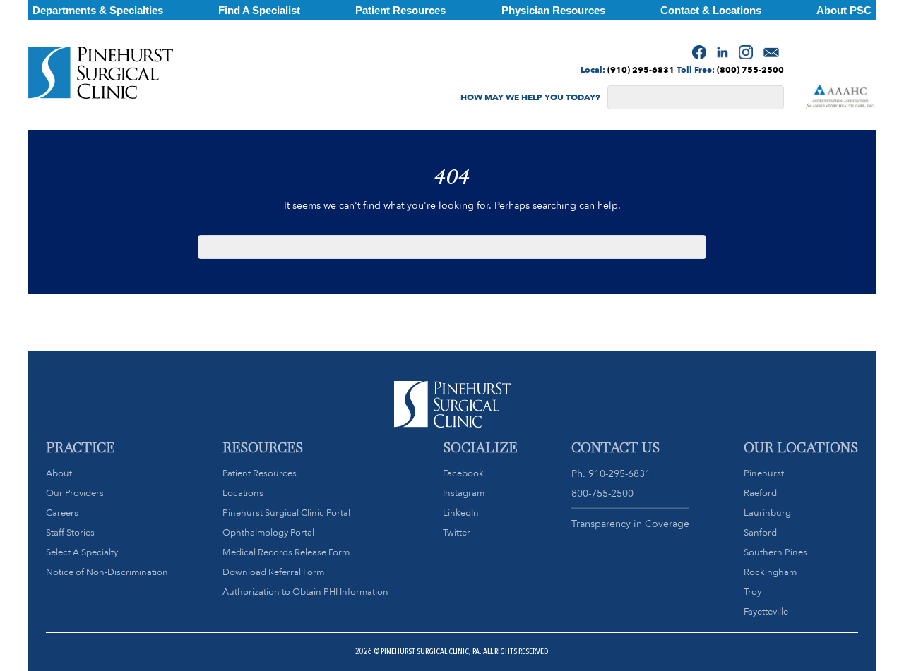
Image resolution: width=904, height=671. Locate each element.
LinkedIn (461, 512)
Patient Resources (259, 473)
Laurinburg (767, 512)
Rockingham (770, 572)
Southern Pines (775, 552)
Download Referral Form (273, 572)
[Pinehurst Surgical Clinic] (100, 75)
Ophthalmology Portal (268, 532)
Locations (242, 493)
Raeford (760, 493)
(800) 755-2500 (750, 69)
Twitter (456, 532)
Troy (752, 591)
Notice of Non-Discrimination (107, 572)
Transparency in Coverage (630, 523)
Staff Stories (70, 532)
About (59, 473)
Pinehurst (764, 473)
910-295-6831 (619, 473)
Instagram (463, 493)
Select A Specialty (82, 552)
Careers (62, 512)
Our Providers (75, 493)
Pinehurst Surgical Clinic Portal (286, 512)
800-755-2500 (602, 493)
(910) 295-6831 (640, 69)
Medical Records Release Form (286, 552)
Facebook (463, 473)
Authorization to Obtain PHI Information (305, 591)
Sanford (760, 532)
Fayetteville (766, 611)
